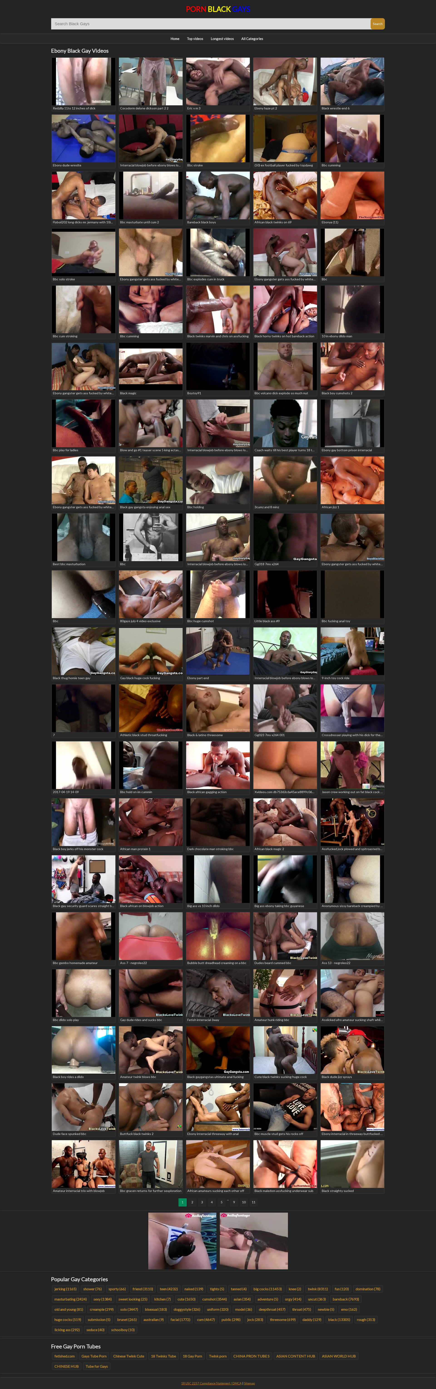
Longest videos (222, 39)
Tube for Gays (97, 1366)
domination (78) (368, 1289)
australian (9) (154, 1319)
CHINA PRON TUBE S (251, 1356)
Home (175, 39)
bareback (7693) (346, 1299)
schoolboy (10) (123, 1329)
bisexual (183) (156, 1309)
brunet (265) (127, 1319)
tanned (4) (239, 1289)
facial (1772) (180, 1319)
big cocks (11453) (267, 1289)
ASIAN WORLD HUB (339, 1356)
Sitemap (249, 1383)
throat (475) (301, 1309)
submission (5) (99, 1319)
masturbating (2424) (70, 1299)
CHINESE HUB (66, 1366)
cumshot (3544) (214, 1299)
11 (253, 1202)
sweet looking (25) (133, 1299)
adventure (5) (268, 1299)
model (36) (243, 1309)
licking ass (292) (67, 1329)
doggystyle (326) (187, 1309)
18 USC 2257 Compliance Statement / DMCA (211, 1383)
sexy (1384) (103, 1299)
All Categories (252, 39)
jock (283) (255, 1319)
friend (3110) (143, 1289)
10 (244, 1202)
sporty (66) (117, 1289)
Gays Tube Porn (94, 1356)
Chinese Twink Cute (128, 1356)
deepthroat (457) (272, 1309)
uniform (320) (217, 1309)
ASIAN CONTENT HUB (295, 1356)
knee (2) (295, 1289)
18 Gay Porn (192, 1356)
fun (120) (342, 1289)
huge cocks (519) (67, 1319)
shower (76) (92, 1289)
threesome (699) (283, 1319)
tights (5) (217, 1289)
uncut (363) (317, 1299)
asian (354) (242, 1299)
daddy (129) (311, 1319)
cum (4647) (206, 1319)
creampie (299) (102, 1309)
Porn (218, 9)
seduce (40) (95, 1329)
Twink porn (218, 1356)
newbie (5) (326, 1309)
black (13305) (339, 1319)
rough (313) (366, 1319)
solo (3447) (129, 1309)
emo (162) (349, 1309)
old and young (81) (68, 1309)
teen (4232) (169, 1289)
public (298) (231, 1319)
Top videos (195, 39)
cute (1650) (187, 1299)
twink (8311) (318, 1289)
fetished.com (64, 1356)
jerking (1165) (65, 1289)
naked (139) (194, 1289)
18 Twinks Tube (163, 1356)
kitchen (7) (162, 1299)
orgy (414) (293, 1299)
